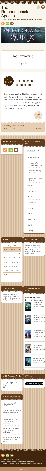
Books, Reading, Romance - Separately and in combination (18, 461)
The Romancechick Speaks (10, 459)
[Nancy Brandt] (4, 387)
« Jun (4, 279)
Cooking (32, 219)
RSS (3, 23)
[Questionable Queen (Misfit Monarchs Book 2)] (29, 362)
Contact (12, 23)
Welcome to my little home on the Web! (33, 151)
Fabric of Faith (38, 345)
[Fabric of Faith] (29, 349)
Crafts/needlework (33, 191)
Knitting (30, 208)
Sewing (30, 231)
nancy (40, 128)
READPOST (38, 115)
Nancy (5, 403)
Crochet (30, 197)
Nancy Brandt (7, 383)
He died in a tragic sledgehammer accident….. (12, 412)
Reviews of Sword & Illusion (35, 179)
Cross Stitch (32, 202)
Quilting (30, 225)
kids (14, 125)
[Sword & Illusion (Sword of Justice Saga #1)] (29, 334)
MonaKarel (6, 428)
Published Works (33, 157)
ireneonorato (7, 410)
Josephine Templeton (10, 294)
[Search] (38, 7)
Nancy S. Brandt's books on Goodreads (34, 298)
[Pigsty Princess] (29, 306)
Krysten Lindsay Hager (32, 246)
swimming (17, 128)
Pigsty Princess (38, 303)
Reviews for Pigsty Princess (35, 171)
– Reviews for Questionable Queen (36, 164)
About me (30, 185)
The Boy (21, 125)
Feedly (7, 23)
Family (8, 125)
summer (9, 128)
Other (30, 214)
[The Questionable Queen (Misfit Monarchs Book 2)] (29, 319)
